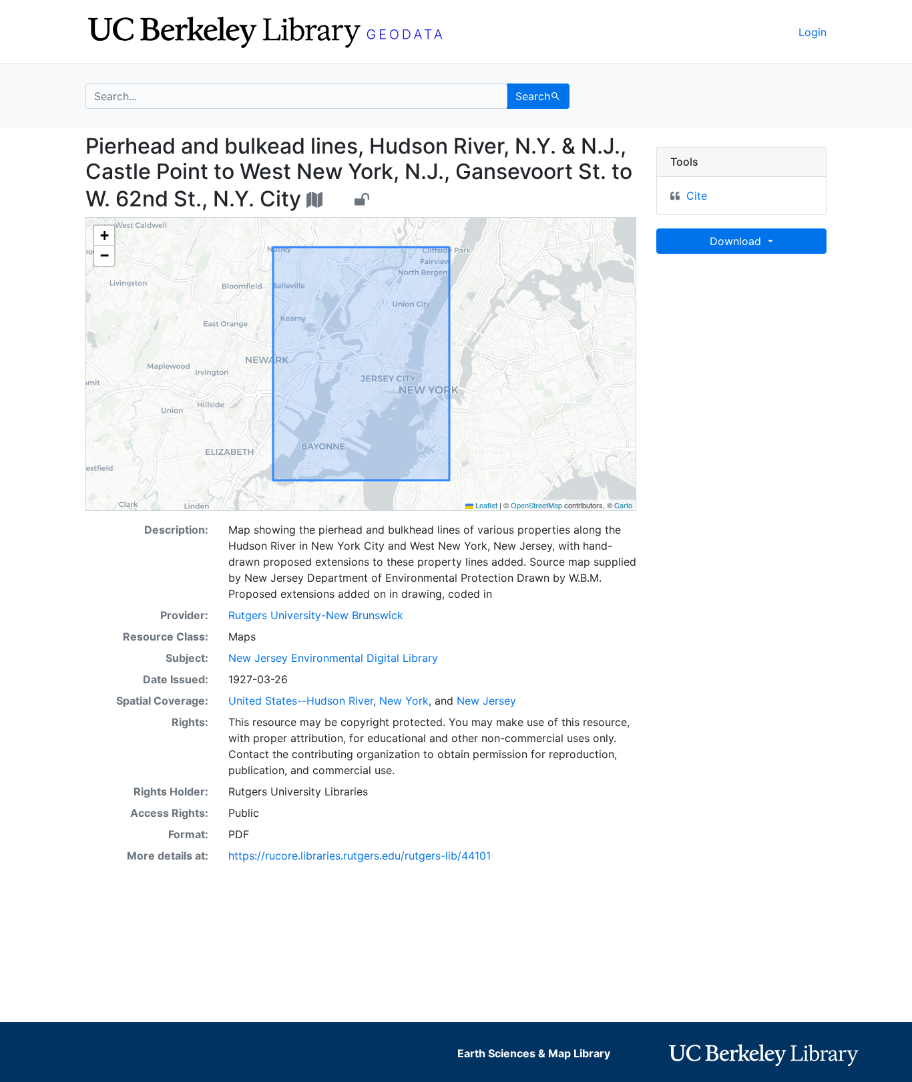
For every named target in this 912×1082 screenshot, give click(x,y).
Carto (623, 505)
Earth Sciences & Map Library (533, 1053)
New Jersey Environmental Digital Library (333, 658)
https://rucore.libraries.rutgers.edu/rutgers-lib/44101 (359, 855)
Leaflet (485, 505)
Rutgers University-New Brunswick (315, 615)
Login (813, 32)
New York (404, 700)
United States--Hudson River (300, 700)
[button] (104, 236)
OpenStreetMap (536, 505)
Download (737, 241)
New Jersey (486, 700)
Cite (696, 195)
